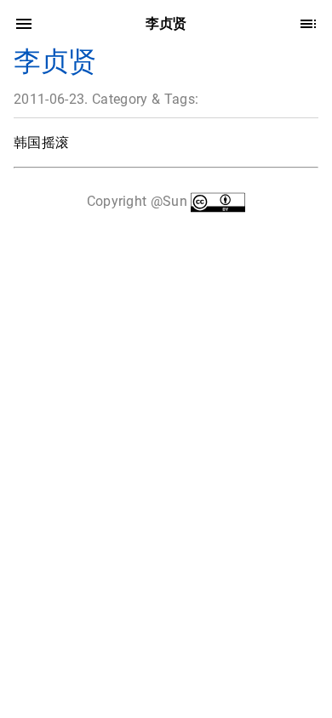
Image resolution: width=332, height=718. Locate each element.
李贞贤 (55, 61)
